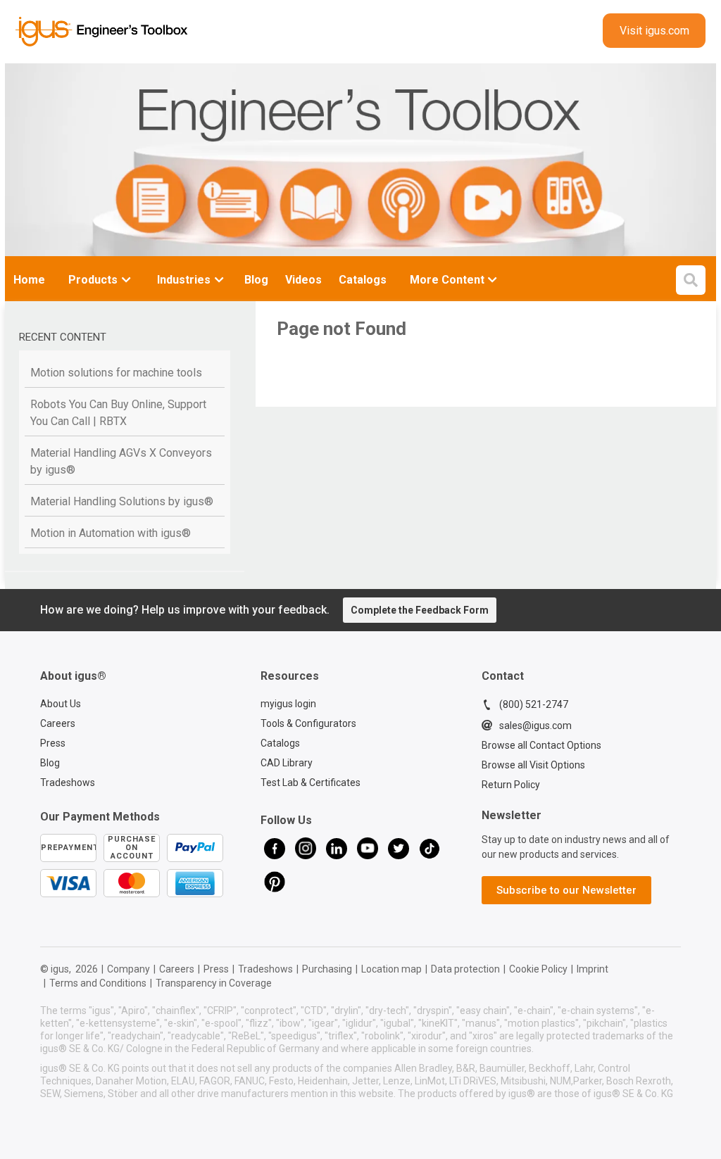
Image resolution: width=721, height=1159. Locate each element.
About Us (60, 703)
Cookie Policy (538, 969)
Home (29, 279)
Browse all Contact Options (541, 745)
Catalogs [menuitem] (363, 279)
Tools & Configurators (308, 723)
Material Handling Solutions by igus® (121, 501)
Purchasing (327, 969)
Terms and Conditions (97, 983)
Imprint (592, 969)
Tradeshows (67, 782)
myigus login (288, 703)
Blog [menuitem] (256, 279)
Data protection (465, 969)
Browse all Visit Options (533, 765)
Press (52, 743)
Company (128, 969)
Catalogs (280, 743)
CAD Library (287, 762)
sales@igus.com (535, 725)
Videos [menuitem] (303, 279)
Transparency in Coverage (214, 983)
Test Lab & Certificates (310, 782)
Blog (50, 762)
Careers (57, 723)
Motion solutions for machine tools (116, 372)
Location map (391, 969)
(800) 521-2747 (533, 704)
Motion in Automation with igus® (110, 533)
